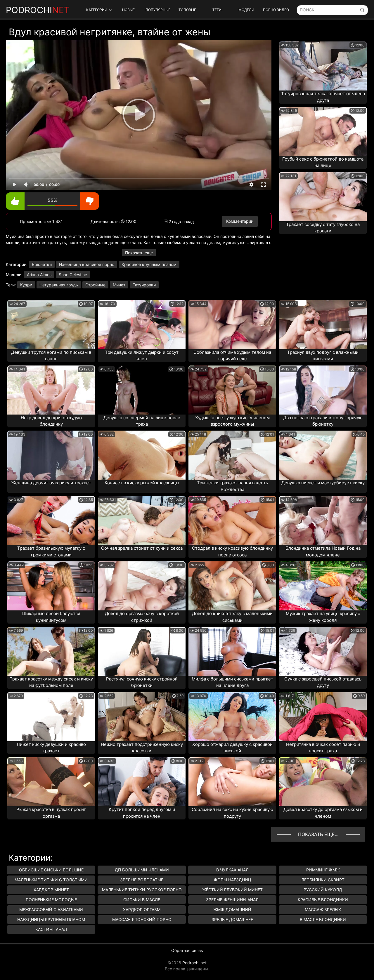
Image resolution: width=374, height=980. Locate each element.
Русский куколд (323, 889)
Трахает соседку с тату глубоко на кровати (323, 228)
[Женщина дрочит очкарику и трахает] (51, 455)
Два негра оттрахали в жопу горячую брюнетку (323, 421)
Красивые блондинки (323, 899)
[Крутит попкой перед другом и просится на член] (142, 781)
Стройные (95, 284)
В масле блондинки (323, 919)
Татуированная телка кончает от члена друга (323, 97)
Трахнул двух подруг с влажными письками (323, 355)
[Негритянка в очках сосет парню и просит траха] (323, 716)
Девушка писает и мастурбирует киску (323, 482)
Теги (216, 10)
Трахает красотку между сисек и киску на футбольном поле (51, 682)
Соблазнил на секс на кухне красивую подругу (232, 813)
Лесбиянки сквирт (322, 879)
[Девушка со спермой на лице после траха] (142, 390)
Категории (96, 10)
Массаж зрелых (323, 909)
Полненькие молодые (51, 899)
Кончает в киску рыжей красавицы (142, 482)
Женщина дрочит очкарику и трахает (51, 482)
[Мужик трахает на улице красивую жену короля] (323, 585)
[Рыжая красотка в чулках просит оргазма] (51, 781)
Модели (246, 10)
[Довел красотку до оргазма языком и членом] (323, 781)
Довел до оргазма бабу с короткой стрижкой (142, 617)
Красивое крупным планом (149, 264)
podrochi (38, 10)
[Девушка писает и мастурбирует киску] (323, 455)
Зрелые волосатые (141, 879)
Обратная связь (187, 950)
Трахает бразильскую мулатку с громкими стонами (51, 551)
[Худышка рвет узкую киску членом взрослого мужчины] (232, 390)
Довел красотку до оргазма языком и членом (323, 813)
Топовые (187, 10)
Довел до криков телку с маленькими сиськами (232, 617)
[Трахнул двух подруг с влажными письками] (323, 324)
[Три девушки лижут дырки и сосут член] (142, 324)
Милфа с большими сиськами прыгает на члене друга (232, 682)
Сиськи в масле (141, 899)
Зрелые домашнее (232, 919)
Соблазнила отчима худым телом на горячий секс (232, 355)
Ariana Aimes (39, 274)
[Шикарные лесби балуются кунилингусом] (51, 585)
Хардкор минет (51, 889)
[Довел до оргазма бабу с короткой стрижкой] (142, 585)
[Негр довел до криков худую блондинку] (51, 390)
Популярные (158, 10)
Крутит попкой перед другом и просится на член (142, 813)
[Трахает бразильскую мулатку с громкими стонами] (51, 520)
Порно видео (276, 10)
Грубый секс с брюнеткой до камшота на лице (322, 162)
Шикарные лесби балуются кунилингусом (51, 617)
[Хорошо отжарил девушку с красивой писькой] (232, 716)
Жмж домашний (232, 909)
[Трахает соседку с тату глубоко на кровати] (323, 196)
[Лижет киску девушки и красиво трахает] (51, 716)
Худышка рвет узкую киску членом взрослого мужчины (232, 421)
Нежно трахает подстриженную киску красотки (142, 747)
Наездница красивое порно (86, 264)
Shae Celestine (73, 274)
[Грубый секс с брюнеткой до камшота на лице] (323, 131)
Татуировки (144, 284)
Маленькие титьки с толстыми (51, 879)
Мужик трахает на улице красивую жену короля (323, 617)
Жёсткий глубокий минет (232, 889)
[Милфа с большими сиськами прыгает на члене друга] (232, 651)
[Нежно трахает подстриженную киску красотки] (142, 716)
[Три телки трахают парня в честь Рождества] (232, 455)
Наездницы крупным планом (51, 919)
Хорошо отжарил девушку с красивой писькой (232, 747)
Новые (128, 10)
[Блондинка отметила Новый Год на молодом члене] (323, 520)
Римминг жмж (323, 869)
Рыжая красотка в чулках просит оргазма (51, 813)
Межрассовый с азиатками (51, 909)
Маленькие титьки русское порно (142, 889)
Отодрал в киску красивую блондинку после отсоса (232, 551)
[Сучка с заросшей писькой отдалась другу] (323, 651)
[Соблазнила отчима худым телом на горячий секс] (232, 324)
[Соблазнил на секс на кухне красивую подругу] (232, 781)
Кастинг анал (51, 929)
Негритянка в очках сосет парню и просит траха (323, 747)
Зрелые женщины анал (232, 899)
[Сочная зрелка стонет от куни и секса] (142, 520)
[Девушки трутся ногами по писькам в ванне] (51, 324)
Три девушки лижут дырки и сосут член (142, 355)
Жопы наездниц (232, 879)
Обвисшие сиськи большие (51, 869)
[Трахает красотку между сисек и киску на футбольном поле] (51, 651)
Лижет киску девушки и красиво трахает (51, 747)
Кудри (26, 284)
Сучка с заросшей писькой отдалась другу (322, 682)
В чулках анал (232, 869)
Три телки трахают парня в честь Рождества (232, 486)
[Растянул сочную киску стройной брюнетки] (142, 651)
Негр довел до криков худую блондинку (51, 421)
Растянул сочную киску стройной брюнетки (142, 682)
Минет (119, 284)
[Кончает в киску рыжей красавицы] (142, 455)
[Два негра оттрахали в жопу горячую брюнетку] (323, 390)
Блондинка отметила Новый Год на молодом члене (323, 551)
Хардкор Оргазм (141, 909)
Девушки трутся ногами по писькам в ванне (51, 355)
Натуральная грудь (58, 284)
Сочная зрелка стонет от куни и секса (142, 548)
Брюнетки (42, 264)
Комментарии (239, 221)
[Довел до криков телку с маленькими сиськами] (232, 585)
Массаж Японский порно (142, 919)
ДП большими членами (142, 869)
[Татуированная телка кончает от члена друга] (323, 65)
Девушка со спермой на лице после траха (141, 421)
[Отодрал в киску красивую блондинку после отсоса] (232, 520)
